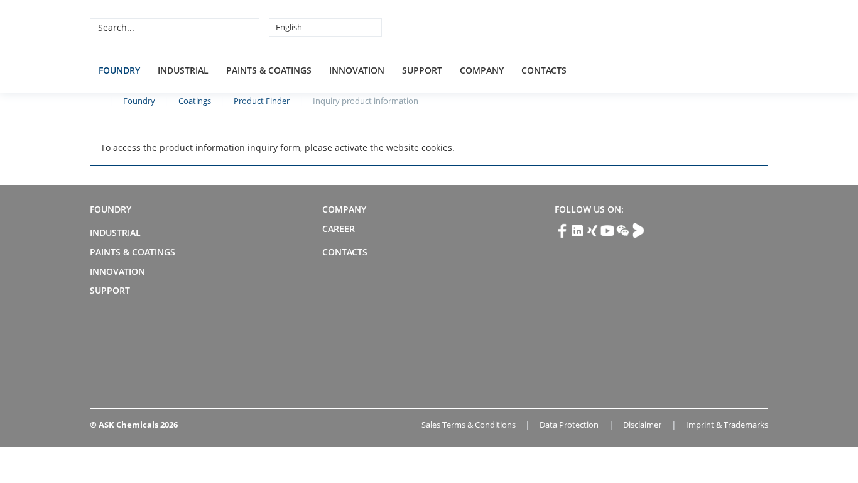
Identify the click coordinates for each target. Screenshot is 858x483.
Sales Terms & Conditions (468, 424)
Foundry (119, 70)
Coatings (194, 100)
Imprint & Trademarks (727, 424)
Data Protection (569, 424)
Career (338, 229)
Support (422, 70)
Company (482, 70)
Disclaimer (642, 424)
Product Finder (262, 100)
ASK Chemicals (675, 27)
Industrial (183, 70)
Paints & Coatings (269, 70)
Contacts (544, 70)
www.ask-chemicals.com (95, 100)
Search (248, 27)
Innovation (356, 70)
